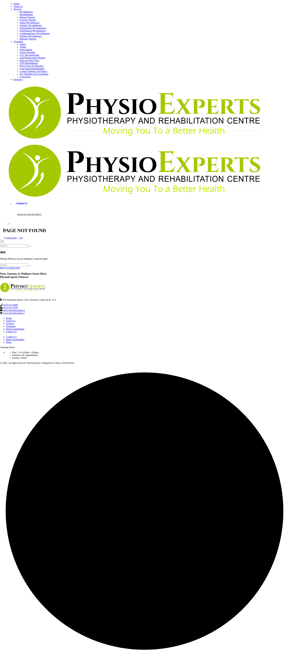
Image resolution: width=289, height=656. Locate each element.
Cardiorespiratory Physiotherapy (35, 33)
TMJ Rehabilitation (29, 63)
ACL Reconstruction (29, 55)
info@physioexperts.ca (14, 310)
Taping (23, 47)
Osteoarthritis (26, 49)
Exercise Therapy (28, 20)
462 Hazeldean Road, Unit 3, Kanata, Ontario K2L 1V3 (29, 300)
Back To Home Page (10, 268)
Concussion (25, 76)
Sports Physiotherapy (30, 22)
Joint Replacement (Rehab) (32, 58)
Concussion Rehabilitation (32, 68)
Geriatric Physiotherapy (31, 25)
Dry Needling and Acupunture (34, 74)
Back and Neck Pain (29, 60)
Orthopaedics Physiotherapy (33, 28)
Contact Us (11, 331)
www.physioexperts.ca (14, 313)
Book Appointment (15, 329)
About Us (18, 6)
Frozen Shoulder (27, 52)
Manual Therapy (27, 17)
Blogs (9, 342)
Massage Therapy (28, 39)
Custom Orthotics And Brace (33, 71)
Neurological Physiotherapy (33, 30)
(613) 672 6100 (10, 307)
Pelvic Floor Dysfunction (32, 66)
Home (16, 3)
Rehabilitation (26, 14)
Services (18, 9)
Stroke (23, 44)
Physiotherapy (26, 12)
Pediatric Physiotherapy (31, 36)
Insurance (18, 79)
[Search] (29, 246)
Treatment (18, 41)
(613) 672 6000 (10, 305)
